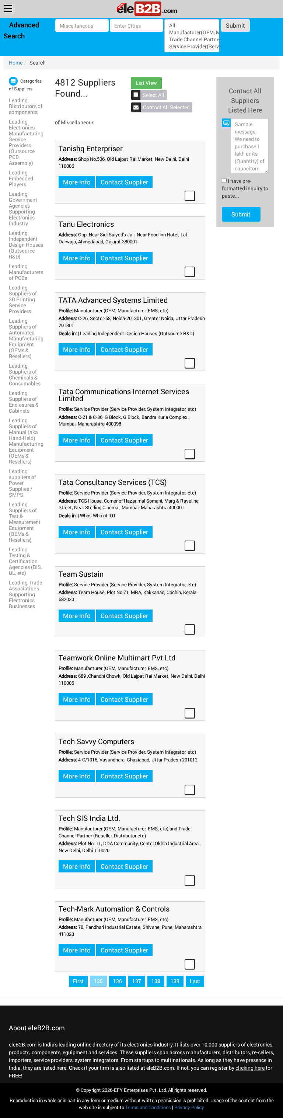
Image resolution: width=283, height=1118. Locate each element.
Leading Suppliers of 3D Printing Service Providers (23, 299)
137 (136, 981)
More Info (77, 182)
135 (98, 981)
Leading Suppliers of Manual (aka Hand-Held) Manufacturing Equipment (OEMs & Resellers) (26, 441)
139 (175, 981)
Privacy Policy (189, 1107)
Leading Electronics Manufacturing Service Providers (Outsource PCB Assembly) (26, 142)
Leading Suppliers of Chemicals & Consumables (25, 374)
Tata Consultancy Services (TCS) (113, 482)
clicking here (250, 1067)
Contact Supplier (124, 182)
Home (15, 62)
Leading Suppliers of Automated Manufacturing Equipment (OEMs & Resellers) (26, 338)
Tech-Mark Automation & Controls (114, 908)
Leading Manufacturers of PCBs (26, 272)
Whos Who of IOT (98, 515)
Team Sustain (81, 574)
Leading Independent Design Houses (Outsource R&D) (26, 244)
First (78, 981)
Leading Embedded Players (21, 178)
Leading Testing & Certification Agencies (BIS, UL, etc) (25, 561)
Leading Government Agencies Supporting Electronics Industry (23, 208)
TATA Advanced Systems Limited (113, 300)
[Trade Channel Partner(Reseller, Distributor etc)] (191, 39)
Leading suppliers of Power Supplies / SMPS (22, 483)
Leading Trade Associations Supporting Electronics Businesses (25, 594)
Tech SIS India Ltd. (89, 818)
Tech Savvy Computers (96, 741)
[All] (191, 25)
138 (155, 981)
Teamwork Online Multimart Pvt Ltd (117, 657)
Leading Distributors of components (25, 106)
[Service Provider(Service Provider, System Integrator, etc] (191, 46)
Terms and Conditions (148, 1107)
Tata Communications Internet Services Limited (124, 394)
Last (195, 981)
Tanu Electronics (86, 224)
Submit (235, 25)
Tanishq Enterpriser (91, 148)
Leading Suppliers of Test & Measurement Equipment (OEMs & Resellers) (25, 522)
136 (117, 981)
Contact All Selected (166, 107)
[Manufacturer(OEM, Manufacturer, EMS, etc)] (191, 32)
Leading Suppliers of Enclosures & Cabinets (24, 401)
